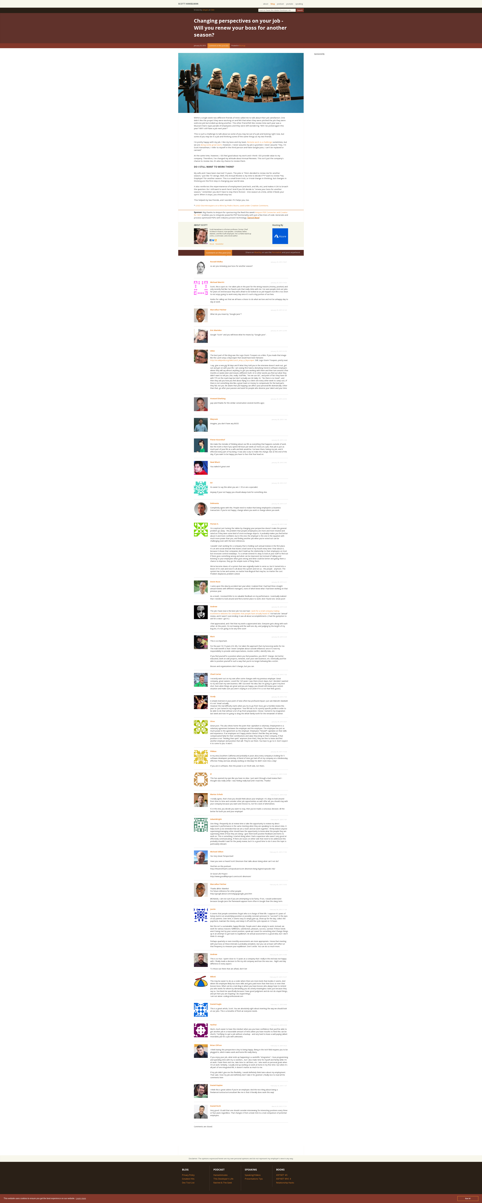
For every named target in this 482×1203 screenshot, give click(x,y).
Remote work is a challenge (259, 142)
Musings (242, 46)
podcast (280, 4)
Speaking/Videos (253, 1175)
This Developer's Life (223, 1178)
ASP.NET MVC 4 (283, 1178)
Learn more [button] (81, 1198)
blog (273, 4)
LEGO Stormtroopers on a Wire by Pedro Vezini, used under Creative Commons (231, 205)
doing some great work (211, 145)
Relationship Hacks (285, 1182)
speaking (299, 4)
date (212, 10)
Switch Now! (253, 217)
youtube (289, 4)
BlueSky (258, 252)
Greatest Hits (188, 1178)
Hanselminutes (220, 1175)
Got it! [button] (468, 1198)
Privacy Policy (188, 1175)
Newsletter (220, 244)
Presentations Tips (254, 1178)
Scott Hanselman (188, 3)
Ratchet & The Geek (222, 1182)
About (212, 244)
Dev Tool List (188, 1182)
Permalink (276, 252)
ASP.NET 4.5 (281, 1175)
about (265, 4)
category (205, 10)
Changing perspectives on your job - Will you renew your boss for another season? (240, 27)
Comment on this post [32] (218, 46)
